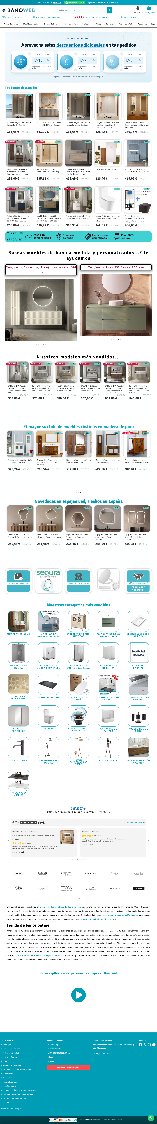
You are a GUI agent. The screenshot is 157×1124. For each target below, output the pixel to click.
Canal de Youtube (54, 1049)
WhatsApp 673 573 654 (76, 2)
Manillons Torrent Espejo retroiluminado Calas (47, 536)
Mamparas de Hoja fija (108, 666)
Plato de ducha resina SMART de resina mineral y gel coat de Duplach (104, 836)
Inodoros (48, 729)
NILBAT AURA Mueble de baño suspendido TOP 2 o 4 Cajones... (49, 124)
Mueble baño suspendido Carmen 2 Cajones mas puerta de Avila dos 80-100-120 (78, 171)
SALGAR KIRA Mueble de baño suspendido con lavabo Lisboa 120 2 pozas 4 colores (90, 389)
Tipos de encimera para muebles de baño (18, 1094)
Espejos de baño (51, 24)
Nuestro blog (53, 1045)
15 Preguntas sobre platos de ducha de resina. (19, 1090)
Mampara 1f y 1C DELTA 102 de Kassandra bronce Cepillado (78, 124)
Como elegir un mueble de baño (14, 1099)
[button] (36, 344)
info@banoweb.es (102, 1054)
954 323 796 (57, 2)
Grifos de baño (69, 24)
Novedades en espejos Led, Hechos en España (78, 501)
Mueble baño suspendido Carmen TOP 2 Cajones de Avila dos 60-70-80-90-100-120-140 (49, 218)
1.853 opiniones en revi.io (135, 822)
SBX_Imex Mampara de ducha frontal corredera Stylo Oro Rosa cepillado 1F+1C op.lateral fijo (107, 126)
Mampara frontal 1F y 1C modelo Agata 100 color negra (48, 170)
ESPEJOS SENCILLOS (18, 729)
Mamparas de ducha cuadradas (79, 666)
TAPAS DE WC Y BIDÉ (78, 698)
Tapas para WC (125, 24)
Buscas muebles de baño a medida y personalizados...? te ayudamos (78, 255)
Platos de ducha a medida (138, 698)
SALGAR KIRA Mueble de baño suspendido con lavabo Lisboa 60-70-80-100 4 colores (41, 389)
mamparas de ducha (53, 955)
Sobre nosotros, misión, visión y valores (17, 1070)
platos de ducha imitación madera (122, 915)
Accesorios (142, 24)
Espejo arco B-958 (15, 535)
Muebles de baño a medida (138, 761)
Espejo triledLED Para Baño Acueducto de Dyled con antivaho (135, 537)
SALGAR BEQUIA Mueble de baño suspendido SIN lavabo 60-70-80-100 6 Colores (18, 218)
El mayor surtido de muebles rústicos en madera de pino (78, 427)
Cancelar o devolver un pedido (12, 1109)
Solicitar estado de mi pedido (69, 1068)
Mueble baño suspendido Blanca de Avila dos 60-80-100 (137, 170)
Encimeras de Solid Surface (138, 635)
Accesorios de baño (138, 730)
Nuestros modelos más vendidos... (78, 357)
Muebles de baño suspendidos (108, 635)
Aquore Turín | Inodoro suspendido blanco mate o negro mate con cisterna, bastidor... (135, 219)
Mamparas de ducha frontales (48, 666)
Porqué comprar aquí (10, 1086)
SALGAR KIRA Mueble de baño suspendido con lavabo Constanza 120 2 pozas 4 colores (66, 389)
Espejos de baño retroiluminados (19, 697)
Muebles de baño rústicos (78, 635)
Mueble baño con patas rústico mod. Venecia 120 (78, 461)
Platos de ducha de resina (108, 698)
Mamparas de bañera (108, 730)
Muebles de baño (30, 24)
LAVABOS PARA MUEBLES (18, 794)
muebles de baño (48, 907)
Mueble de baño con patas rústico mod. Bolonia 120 (134, 461)
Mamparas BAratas (138, 666)
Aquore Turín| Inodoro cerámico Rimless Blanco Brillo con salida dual (108, 218)
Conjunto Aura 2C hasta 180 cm (116, 267)
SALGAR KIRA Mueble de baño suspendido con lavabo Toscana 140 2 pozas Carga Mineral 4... (138, 389)
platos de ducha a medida (29, 955)
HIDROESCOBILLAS (108, 760)
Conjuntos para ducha (48, 761)
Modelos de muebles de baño (48, 635)
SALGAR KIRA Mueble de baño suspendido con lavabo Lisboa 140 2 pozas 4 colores (114, 389)
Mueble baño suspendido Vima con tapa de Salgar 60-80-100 (78, 217)
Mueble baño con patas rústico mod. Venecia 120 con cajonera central (20, 462)
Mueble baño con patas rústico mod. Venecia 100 (107, 461)
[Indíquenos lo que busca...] (109, 10)
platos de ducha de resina (70, 907)
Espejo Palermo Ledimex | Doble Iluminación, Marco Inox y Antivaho (137, 125)
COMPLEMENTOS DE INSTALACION (78, 730)
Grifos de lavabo (19, 760)
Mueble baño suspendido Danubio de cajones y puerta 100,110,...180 (48, 462)
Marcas (51, 1057)
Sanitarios (86, 24)
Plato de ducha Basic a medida (107, 169)
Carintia (51, 1061)
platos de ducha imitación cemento (99, 919)
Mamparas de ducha (105, 24)
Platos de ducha (11, 24)
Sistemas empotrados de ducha (78, 762)
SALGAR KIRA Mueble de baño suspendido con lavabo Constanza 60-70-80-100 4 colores (19, 173)
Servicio (6, 1103)
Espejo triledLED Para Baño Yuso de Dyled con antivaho (106, 536)
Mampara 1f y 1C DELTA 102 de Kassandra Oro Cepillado (19, 124)
